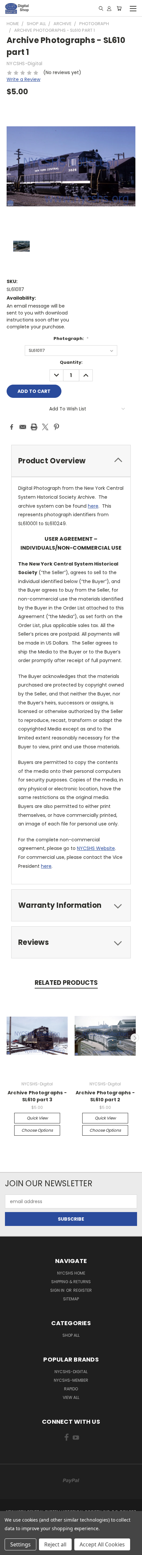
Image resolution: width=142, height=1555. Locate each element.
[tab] (71, 461)
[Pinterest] (56, 427)
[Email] (22, 427)
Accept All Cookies (102, 1544)
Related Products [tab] (66, 982)
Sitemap (71, 1299)
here (93, 506)
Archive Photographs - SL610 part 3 (37, 1096)
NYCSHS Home (71, 1273)
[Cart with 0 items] (119, 8)
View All (71, 1397)
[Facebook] (11, 427)
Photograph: (71, 338)
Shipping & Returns (71, 1281)
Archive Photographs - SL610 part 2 (105, 1096)
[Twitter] (45, 427)
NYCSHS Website (96, 848)
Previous (7, 1037)
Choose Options (37, 1130)
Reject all (55, 1544)
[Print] (34, 427)
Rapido (71, 1389)
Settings (20, 1544)
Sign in (57, 1290)
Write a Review (23, 79)
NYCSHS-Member (71, 1380)
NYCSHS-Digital (71, 1371)
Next (134, 1037)
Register (82, 1290)
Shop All (71, 1335)
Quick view (37, 1118)
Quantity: (71, 362)
